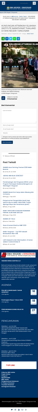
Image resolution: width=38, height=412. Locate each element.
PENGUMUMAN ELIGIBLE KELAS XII (12, 309)
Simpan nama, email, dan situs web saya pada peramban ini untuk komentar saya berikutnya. (16, 137)
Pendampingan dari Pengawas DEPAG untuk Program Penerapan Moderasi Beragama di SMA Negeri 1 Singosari (18, 184)
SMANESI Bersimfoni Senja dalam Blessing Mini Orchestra (18, 193)
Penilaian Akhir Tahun (8, 353)
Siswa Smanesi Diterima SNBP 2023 (14, 225)
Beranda (15, 16)
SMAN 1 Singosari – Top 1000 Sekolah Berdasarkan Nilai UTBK (15, 233)
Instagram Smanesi (8, 387)
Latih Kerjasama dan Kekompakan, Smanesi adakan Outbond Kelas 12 (18, 241)
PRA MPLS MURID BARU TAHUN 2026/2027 (11, 291)
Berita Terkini (23, 16)
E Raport (4, 376)
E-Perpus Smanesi (7, 383)
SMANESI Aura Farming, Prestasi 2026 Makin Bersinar (17, 168)
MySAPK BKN (5, 378)
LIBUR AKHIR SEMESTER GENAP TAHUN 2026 (14, 328)
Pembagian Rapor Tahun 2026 (12, 300)
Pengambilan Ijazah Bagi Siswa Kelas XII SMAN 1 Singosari (16, 341)
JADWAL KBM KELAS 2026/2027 (13, 176)
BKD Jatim (5, 379)
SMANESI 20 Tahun (9, 219)
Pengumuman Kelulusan (10, 381)
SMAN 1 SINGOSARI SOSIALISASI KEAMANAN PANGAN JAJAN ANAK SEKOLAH (16, 212)
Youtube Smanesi (7, 385)
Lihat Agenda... (5, 294)
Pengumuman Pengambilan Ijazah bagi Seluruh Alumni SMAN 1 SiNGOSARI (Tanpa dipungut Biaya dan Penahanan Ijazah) (17, 202)
